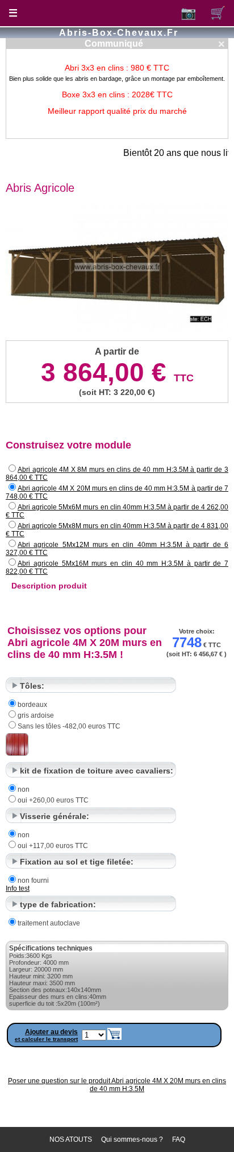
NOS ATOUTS (70, 1139)
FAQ (178, 1139)
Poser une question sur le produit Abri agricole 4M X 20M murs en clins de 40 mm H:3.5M (117, 1085)
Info (12, 888)
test (24, 888)
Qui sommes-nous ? (132, 1139)
